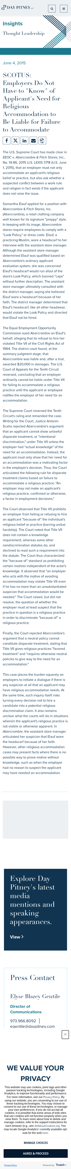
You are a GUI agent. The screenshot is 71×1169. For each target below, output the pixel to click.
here (45, 1133)
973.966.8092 (23, 1021)
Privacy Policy (51, 1097)
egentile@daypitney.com (32, 1026)
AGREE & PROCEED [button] (35, 1153)
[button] (65, 1034)
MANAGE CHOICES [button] (36, 1143)
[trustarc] (60, 1165)
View (17, 937)
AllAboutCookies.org (47, 1126)
